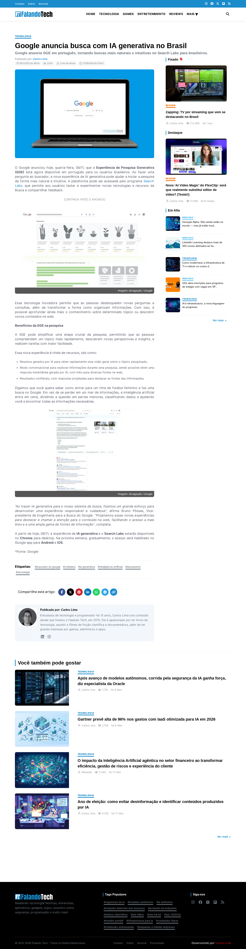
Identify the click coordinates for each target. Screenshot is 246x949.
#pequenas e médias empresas (156, 926)
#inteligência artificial (110, 566)
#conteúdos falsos (167, 920)
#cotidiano (69, 566)
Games (128, 14)
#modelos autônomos (140, 902)
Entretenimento (152, 14)
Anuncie (43, 3)
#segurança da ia (114, 902)
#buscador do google (47, 566)
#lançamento (133, 566)
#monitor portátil (113, 920)
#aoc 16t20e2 (172, 914)
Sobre (31, 3)
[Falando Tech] (34, 14)
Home (90, 14)
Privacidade (157, 942)
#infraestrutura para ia (139, 920)
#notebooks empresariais (119, 926)
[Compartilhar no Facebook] (61, 592)
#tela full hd (154, 914)
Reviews (176, 14)
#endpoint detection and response (124, 908)
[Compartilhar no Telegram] (105, 592)
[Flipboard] (223, 3)
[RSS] (229, 3)
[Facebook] (212, 3)
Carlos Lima (40, 58)
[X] (218, 3)
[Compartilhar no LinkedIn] (87, 592)
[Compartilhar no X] (70, 592)
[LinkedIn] (42, 637)
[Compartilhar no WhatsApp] (96, 592)
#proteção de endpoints (162, 908)
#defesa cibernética (116, 914)
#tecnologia (23, 572)
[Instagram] (206, 3)
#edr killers (137, 914)
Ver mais (218, 320)
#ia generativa (86, 566)
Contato (19, 3)
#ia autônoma (164, 902)
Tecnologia (109, 14)
